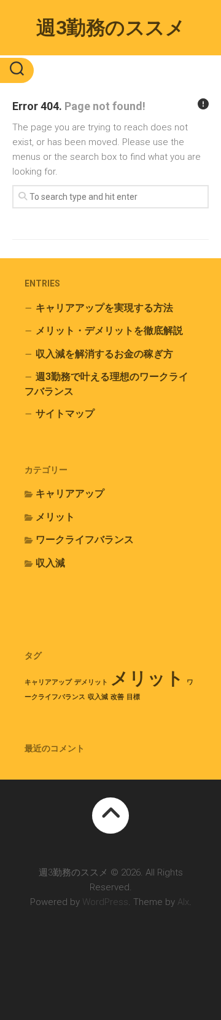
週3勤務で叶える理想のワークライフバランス (106, 384)
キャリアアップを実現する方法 (104, 308)
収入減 (50, 563)
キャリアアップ (70, 493)
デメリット (91, 682)
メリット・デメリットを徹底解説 (109, 330)
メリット (55, 517)
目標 (133, 697)
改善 (117, 697)
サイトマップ (65, 413)
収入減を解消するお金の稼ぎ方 (104, 354)
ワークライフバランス (85, 539)
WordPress (105, 901)
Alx (183, 901)
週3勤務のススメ (110, 27)
